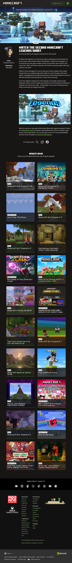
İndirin (34, 518)
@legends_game (28, 130)
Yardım (34, 512)
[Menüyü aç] (67, 3)
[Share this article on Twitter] (37, 142)
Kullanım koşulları (40, 557)
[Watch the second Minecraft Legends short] (45, 109)
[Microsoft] (61, 553)
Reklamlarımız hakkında (10, 559)
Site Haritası (36, 516)
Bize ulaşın (35, 521)
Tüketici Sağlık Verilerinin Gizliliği (27, 557)
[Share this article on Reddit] (42, 142)
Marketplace (36, 499)
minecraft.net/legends (44, 135)
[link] (16, 486)
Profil (34, 526)
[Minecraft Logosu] (12, 3)
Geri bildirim (36, 514)
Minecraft (24, 499)
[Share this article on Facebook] (47, 142)
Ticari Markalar (50, 557)
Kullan (34, 528)
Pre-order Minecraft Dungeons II (41, 10)
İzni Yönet (40, 543)
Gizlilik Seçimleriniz (35, 559)
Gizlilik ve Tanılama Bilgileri (10, 557)
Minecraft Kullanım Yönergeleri (29, 543)
